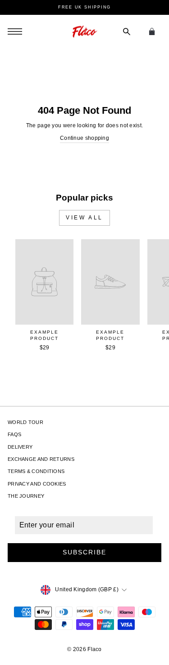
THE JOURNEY (26, 496)
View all (84, 217)
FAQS (14, 434)
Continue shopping (84, 138)
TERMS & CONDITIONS (36, 471)
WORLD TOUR (25, 422)
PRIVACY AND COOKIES (37, 483)
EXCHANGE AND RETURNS (41, 459)
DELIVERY (20, 447)
